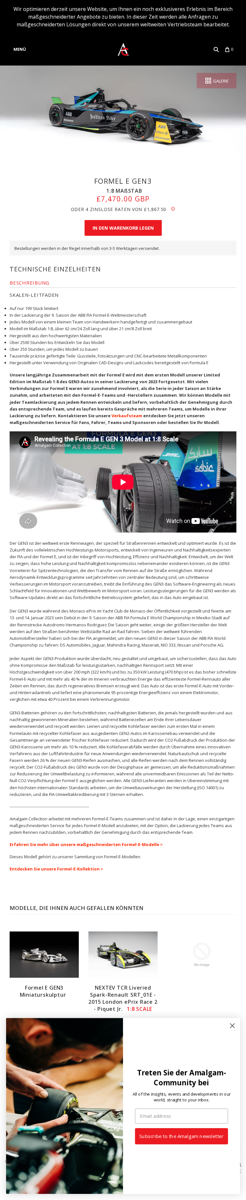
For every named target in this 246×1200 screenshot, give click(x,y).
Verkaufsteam (126, 416)
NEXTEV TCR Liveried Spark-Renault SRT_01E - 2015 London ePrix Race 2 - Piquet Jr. (122, 998)
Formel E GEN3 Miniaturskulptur (43, 991)
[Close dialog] (232, 1025)
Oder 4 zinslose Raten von (119, 209)
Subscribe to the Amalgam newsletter (181, 1136)
